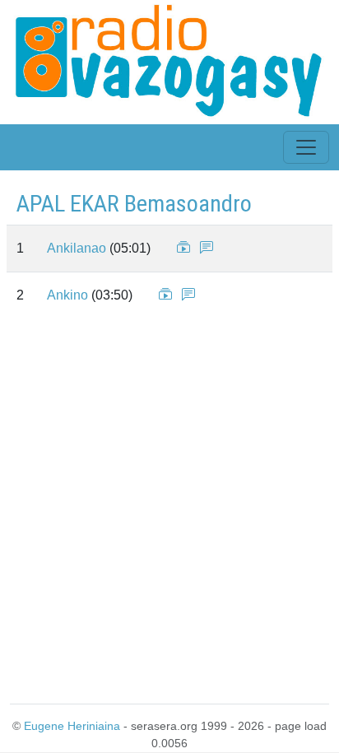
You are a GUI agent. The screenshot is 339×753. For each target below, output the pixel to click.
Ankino (67, 295)
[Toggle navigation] (306, 147)
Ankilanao (76, 248)
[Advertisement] (169, 507)
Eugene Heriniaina (72, 725)
